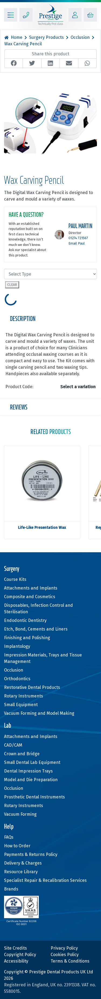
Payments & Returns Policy (30, 854)
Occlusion (80, 37)
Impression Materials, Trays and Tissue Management (43, 658)
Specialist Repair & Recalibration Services (45, 880)
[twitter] (32, 63)
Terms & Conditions (70, 961)
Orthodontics (17, 678)
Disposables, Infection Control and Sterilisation (38, 608)
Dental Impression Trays (28, 771)
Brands (11, 889)
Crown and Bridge (22, 753)
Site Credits (15, 948)
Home (16, 37)
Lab (7, 726)
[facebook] (13, 63)
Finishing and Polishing (27, 637)
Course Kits (15, 579)
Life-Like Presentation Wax (42, 527)
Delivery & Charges (23, 863)
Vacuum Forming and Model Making (39, 713)
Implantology (17, 646)
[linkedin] (50, 63)
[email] (69, 63)
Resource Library (21, 871)
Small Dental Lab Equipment (32, 762)
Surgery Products (46, 37)
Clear (12, 285)
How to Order (17, 845)
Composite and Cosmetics (29, 596)
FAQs (8, 837)
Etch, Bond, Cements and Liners (36, 629)
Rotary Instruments (23, 696)
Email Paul (76, 243)
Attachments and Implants (30, 588)
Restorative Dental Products (32, 687)
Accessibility (16, 961)
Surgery (11, 569)
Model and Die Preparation (31, 779)
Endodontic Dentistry (25, 620)
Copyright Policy (20, 954)
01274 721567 (78, 238)
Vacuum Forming (20, 814)
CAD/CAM (13, 745)
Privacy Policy (64, 948)
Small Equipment (21, 704)
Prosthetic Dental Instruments (34, 797)
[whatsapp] (87, 63)
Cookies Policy (65, 954)
